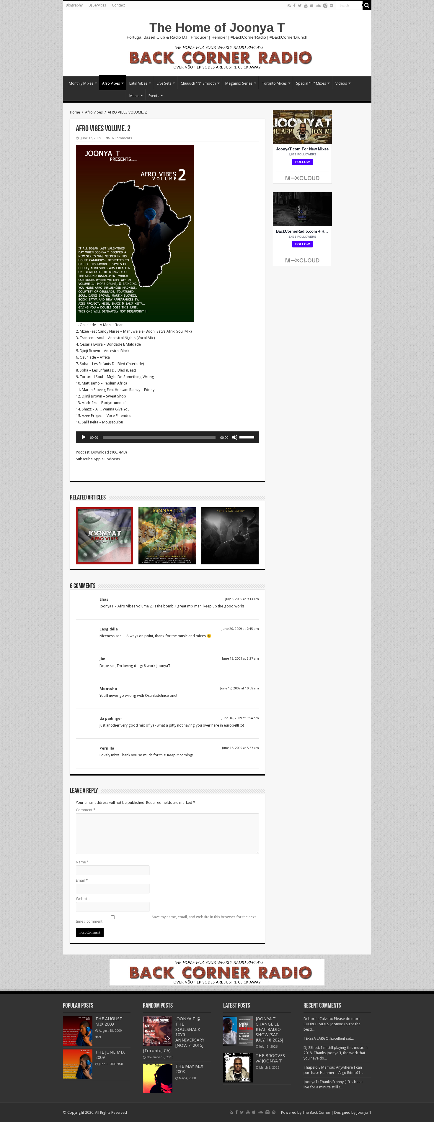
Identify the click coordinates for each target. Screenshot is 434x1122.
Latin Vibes (138, 83)
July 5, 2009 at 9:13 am (242, 599)
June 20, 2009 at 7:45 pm (240, 629)
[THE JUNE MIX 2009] (77, 1064)
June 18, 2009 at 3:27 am (240, 659)
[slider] (247, 436)
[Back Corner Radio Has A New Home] (217, 57)
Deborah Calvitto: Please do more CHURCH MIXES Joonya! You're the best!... (332, 1023)
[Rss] (289, 5)
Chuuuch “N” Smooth (198, 83)
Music (134, 95)
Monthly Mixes (81, 83)
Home (75, 112)
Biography (74, 5)
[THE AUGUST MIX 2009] (77, 1031)
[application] (167, 437)
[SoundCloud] (318, 5)
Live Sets (164, 83)
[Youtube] (306, 5)
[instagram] (325, 5)
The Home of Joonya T (217, 27)
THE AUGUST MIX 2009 (109, 1021)
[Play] (84, 437)
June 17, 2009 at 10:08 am (239, 688)
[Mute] (235, 437)
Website (82, 898)
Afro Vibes (111, 83)
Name (82, 862)
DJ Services (97, 5)
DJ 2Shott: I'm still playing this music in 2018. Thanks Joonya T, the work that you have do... (336, 1052)
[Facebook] (294, 5)
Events (154, 95)
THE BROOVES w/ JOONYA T (270, 1058)
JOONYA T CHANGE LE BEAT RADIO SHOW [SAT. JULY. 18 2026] (269, 1029)
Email (82, 880)
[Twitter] (299, 5)
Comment (85, 810)
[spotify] (331, 5)
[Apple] (311, 5)
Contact (118, 5)
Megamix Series (238, 83)
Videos (341, 83)
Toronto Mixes (274, 83)
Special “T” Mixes (311, 83)
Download (100, 452)
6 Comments (122, 138)
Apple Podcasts (107, 459)
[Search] (367, 5)
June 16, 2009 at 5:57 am (240, 748)
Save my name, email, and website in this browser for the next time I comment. (166, 919)
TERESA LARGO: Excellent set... (329, 1038)
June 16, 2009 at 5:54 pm (240, 718)
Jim (102, 659)
